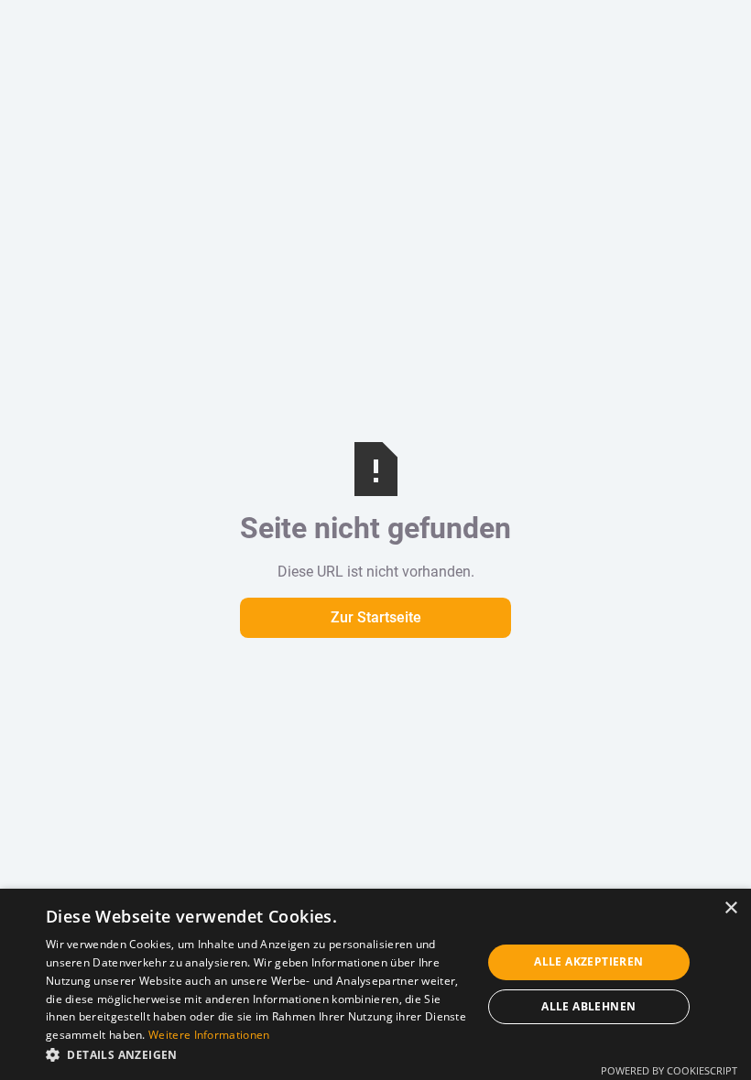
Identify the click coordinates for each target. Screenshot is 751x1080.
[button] (257, 1055)
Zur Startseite (376, 617)
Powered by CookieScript (669, 1070)
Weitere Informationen (208, 1034)
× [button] (730, 908)
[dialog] (375, 984)
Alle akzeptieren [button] (588, 961)
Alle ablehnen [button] (588, 1006)
